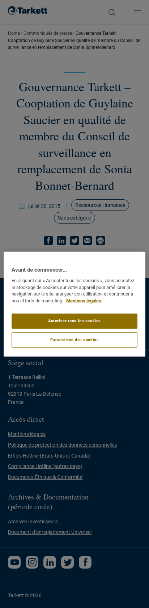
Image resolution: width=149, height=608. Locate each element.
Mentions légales (83, 300)
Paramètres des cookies (74, 339)
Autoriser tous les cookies (74, 320)
